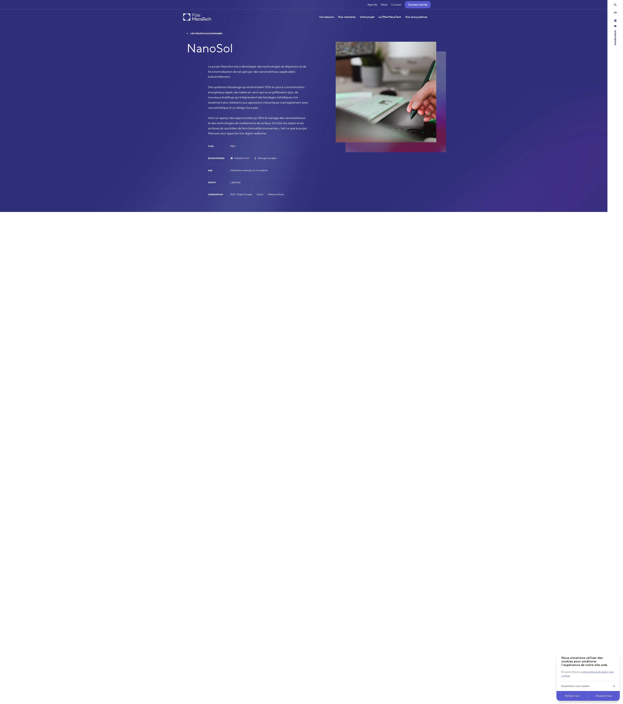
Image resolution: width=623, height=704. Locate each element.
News (384, 4)
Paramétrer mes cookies (575, 686)
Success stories (417, 4)
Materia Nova (276, 194)
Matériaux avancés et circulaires (249, 170)
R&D (233, 146)
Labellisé (235, 182)
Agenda (372, 4)
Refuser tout (572, 696)
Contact (396, 4)
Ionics (260, 194)
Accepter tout (604, 696)
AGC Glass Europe (241, 194)
